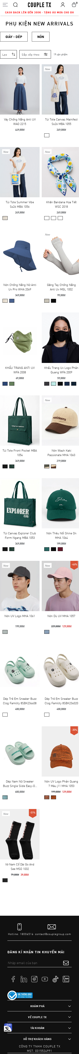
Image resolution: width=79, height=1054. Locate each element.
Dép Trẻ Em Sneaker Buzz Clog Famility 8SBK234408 (19, 701)
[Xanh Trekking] (11, 466)
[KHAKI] (46, 715)
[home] (39, 4)
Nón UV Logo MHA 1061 (19, 616)
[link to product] (20, 89)
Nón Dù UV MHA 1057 (61, 616)
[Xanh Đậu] (11, 384)
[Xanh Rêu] (46, 549)
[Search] (15, 4)
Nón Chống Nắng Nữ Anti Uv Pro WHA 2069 (19, 287)
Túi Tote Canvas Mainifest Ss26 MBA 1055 (61, 121)
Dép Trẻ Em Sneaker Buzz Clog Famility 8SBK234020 (61, 701)
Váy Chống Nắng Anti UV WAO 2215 (20, 121)
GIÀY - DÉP (13, 36)
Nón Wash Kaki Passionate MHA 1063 (61, 452)
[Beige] (53, 466)
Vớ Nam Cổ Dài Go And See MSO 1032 (19, 866)
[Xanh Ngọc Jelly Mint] (53, 384)
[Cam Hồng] (46, 797)
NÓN (40, 36)
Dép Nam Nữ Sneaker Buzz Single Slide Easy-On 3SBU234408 (20, 783)
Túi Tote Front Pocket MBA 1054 (20, 452)
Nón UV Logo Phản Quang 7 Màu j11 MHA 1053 (61, 783)
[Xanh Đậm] (11, 301)
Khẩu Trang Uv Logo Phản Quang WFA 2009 (61, 370)
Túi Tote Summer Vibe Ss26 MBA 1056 (20, 204)
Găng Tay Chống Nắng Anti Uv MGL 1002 (61, 287)
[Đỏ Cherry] (60, 549)
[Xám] (46, 301)
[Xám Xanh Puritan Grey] (5, 632)
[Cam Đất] (53, 797)
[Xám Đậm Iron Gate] (46, 384)
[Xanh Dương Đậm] (67, 384)
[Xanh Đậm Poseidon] (5, 384)
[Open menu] (5, 4)
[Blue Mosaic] (46, 218)
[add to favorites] (30, 70)
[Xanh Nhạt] (46, 632)
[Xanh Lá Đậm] (46, 466)
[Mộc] (46, 135)
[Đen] (53, 301)
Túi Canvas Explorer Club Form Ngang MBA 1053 (19, 535)
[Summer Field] (60, 218)
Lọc (4, 54)
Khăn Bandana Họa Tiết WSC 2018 (61, 204)
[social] (13, 979)
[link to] (20, 995)
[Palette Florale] (53, 218)
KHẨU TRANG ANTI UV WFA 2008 (20, 370)
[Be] (5, 301)
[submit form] (66, 963)
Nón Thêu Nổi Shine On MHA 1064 (61, 535)
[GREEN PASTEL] (5, 715)
